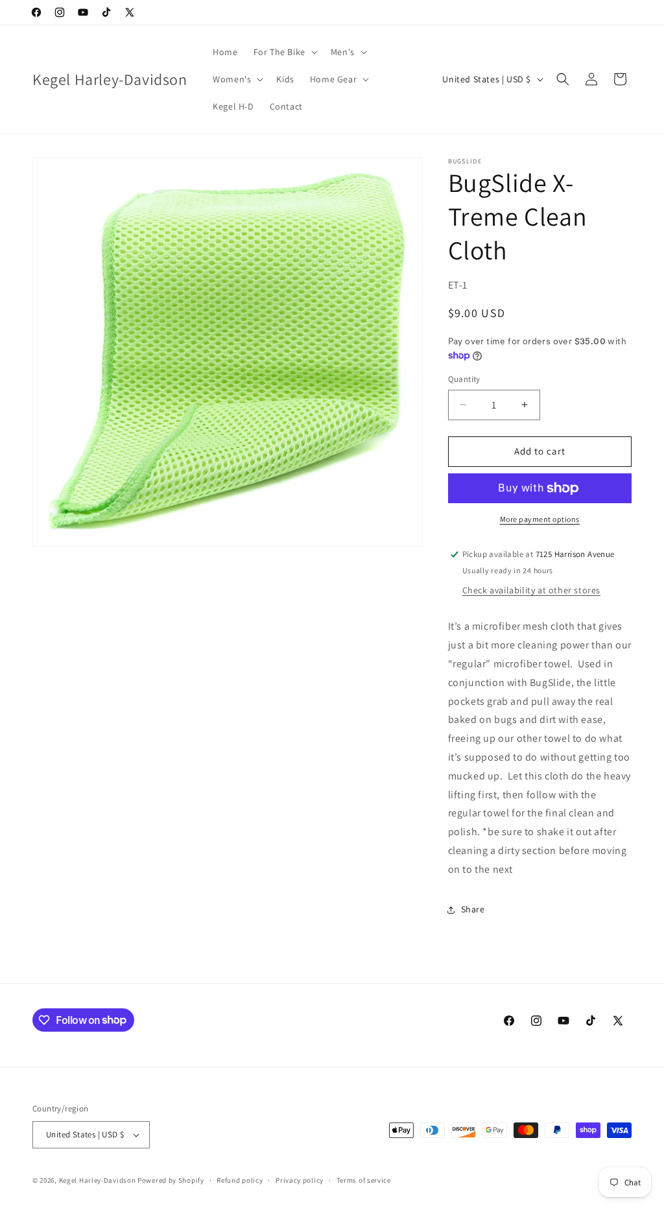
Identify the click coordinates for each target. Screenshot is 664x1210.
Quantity (464, 379)
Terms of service (364, 1180)
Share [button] (473, 909)
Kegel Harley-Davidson (97, 1180)
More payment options (540, 519)
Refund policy (240, 1180)
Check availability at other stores (531, 590)
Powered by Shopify (170, 1180)
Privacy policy (300, 1180)
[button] (284, 51)
